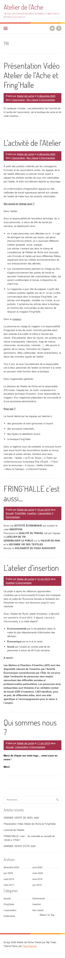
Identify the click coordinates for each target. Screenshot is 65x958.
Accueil (10, 513)
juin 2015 (37, 884)
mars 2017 (9, 884)
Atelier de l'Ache (23, 7)
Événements (38, 898)
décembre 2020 (11, 867)
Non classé (32, 99)
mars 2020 (37, 873)
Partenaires (9, 915)
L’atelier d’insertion (31, 568)
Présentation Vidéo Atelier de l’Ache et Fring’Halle (32, 75)
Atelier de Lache (25, 96)
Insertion (31, 513)
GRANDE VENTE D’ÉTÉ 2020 (20, 846)
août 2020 (37, 867)
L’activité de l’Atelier (32, 143)
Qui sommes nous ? (30, 727)
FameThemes (29, 946)
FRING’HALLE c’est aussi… (32, 493)
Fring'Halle (20, 513)
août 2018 (37, 878)
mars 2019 (9, 878)
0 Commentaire (47, 99)
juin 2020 (8, 873)
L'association (18, 99)
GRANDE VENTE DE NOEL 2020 (21, 817)
